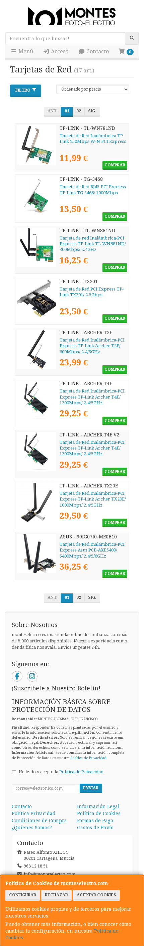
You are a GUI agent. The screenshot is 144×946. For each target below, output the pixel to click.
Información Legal (98, 806)
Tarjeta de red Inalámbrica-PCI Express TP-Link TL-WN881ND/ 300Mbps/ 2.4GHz (93, 243)
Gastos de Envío (95, 827)
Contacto (97, 51)
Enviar (90, 788)
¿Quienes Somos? (32, 827)
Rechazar (56, 895)
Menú (25, 51)
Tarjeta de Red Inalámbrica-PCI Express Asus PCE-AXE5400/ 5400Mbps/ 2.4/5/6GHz (92, 550)
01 (67, 111)
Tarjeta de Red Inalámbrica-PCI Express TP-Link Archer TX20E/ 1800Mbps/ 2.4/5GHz (93, 499)
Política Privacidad (34, 813)
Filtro (22, 90)
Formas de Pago (95, 820)
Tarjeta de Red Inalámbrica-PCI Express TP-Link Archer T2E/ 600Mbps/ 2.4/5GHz (92, 345)
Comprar (114, 165)
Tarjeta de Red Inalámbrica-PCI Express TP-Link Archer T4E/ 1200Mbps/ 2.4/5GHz (92, 396)
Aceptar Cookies (96, 895)
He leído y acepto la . (62, 771)
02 (78, 111)
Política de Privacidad (88, 758)
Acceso (59, 51)
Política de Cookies (99, 813)
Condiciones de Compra (39, 820)
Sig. (92, 111)
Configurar (22, 895)
